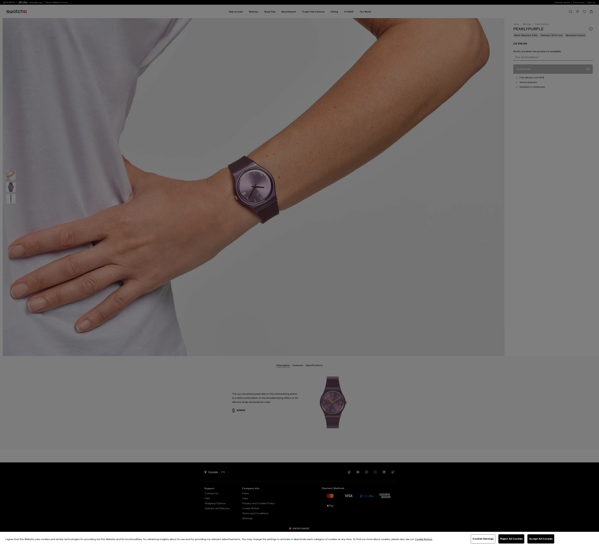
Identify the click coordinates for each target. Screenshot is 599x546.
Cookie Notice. (424, 539)
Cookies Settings (483, 539)
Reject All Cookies (511, 539)
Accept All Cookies (541, 539)
